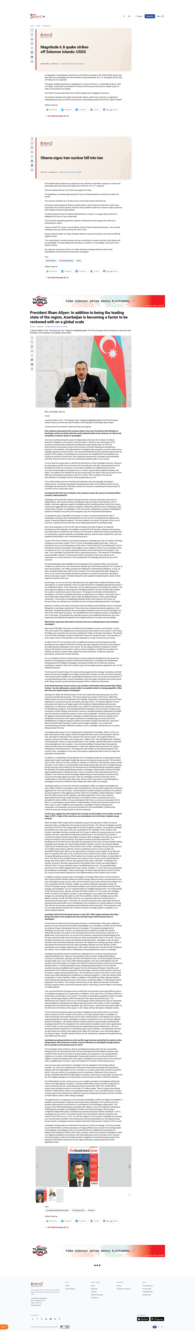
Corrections (94, 1298)
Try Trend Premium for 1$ (58, 116)
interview (91, 1210)
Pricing (119, 1286)
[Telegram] (50, 1319)
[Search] (124, 16)
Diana (79, 260)
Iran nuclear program (66, 260)
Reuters (56, 80)
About (93, 1286)
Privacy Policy (146, 1289)
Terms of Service (147, 1286)
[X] (41, 1319)
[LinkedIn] (55, 1319)
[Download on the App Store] (143, 1319)
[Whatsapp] (33, 1319)
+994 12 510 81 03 (36, 1303)
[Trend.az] (37, 16)
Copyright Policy (147, 1292)
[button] (32, 30)
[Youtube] (46, 1319)
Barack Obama (51, 260)
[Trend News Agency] (36, 1284)
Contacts (94, 1292)
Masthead (94, 1289)
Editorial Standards (97, 1295)
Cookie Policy (146, 1295)
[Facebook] (37, 1319)
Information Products (123, 1289)
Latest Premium (70, 1289)
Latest (67, 1286)
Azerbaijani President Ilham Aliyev (57, 1210)
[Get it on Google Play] (157, 1319)
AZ (158, 1327)
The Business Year (78, 1210)
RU (162, 1327)
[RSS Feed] (59, 1319)
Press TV (92, 186)
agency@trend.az (36, 1305)
